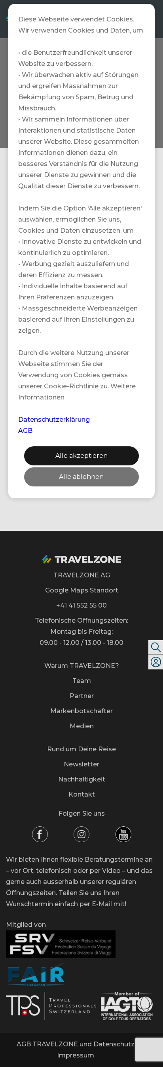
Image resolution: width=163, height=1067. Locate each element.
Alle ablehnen (81, 476)
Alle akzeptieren (81, 455)
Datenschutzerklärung (54, 419)
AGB (25, 430)
